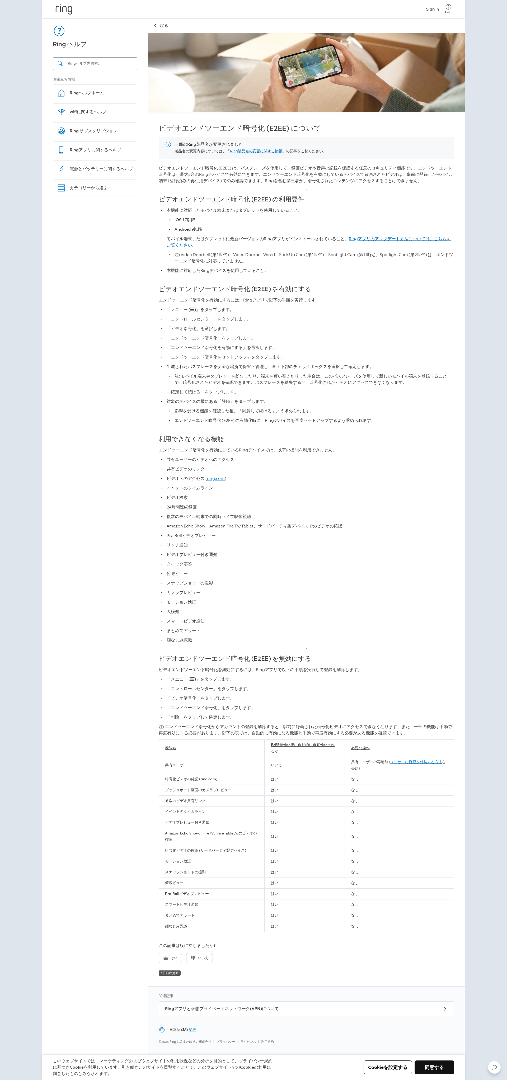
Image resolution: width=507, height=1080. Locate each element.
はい (174, 958)
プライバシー (225, 1042)
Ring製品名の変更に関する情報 (256, 151)
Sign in (432, 9)
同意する (434, 1067)
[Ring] (63, 9)
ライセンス (248, 1042)
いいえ (203, 958)
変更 (192, 1029)
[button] (494, 1067)
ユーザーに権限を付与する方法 (416, 762)
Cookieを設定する (387, 1067)
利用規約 (267, 1042)
